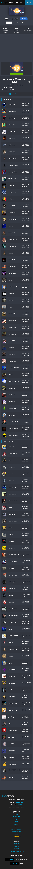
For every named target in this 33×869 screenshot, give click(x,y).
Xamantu (19, 804)
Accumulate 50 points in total (14, 80)
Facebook (16, 848)
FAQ (16, 814)
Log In (29, 2)
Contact (16, 824)
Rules (16, 819)
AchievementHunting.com (16, 851)
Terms (16, 834)
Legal (16, 826)
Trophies (9, 23)
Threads (16, 844)
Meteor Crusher (11, 19)
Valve (23, 807)
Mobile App (16, 817)
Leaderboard (17, 23)
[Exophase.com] (7, 2)
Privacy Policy (16, 831)
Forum (24, 23)
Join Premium (16, 836)
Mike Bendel (19, 802)
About (16, 821)
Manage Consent (16, 829)
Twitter (16, 846)
